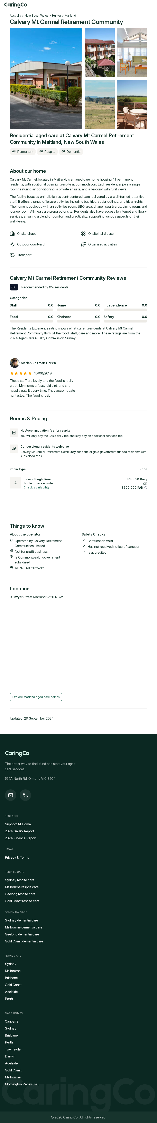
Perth (9, 999)
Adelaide (11, 992)
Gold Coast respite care (22, 901)
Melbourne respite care (22, 887)
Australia (15, 15)
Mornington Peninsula (21, 1084)
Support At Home (18, 824)
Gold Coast (13, 985)
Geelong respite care (20, 894)
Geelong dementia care (22, 934)
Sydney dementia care (21, 920)
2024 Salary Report (19, 831)
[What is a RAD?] (145, 487)
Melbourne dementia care (23, 927)
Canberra (11, 1021)
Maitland (70, 15)
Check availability (36, 487)
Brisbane (11, 978)
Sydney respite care (19, 880)
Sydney (10, 964)
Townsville (13, 1049)
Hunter (56, 15)
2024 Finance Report (20, 838)
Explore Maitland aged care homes (36, 697)
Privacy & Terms (17, 857)
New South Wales (36, 15)
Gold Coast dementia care (24, 941)
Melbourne (13, 971)
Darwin (10, 1056)
